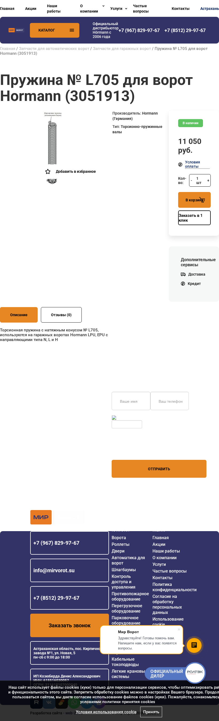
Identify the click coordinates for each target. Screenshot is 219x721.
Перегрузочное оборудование (127, 608)
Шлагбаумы (124, 569)
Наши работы (54, 8)
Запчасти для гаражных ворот (122, 48)
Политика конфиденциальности (174, 587)
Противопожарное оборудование (130, 596)
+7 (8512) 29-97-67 (56, 598)
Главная (7, 8)
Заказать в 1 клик (191, 218)
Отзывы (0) (61, 315)
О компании (89, 8)
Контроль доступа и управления (123, 582)
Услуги (116, 8)
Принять (151, 712)
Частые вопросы (141, 8)
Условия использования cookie (106, 712)
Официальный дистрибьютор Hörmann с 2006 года (106, 30)
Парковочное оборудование (126, 620)
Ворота (119, 537)
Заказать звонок (70, 625)
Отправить (159, 469)
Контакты (181, 8)
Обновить (126, 417)
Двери (118, 551)
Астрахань (209, 8)
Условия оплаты (192, 164)
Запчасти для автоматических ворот (54, 48)
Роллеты (121, 544)
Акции (30, 8)
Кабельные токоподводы (125, 662)
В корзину (194, 200)
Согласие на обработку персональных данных (167, 604)
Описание (19, 315)
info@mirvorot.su (54, 570)
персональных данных (132, 450)
